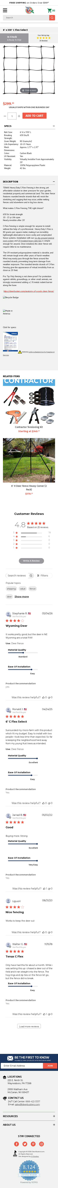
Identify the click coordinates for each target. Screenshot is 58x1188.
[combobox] (29, 17)
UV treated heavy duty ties (30, 240)
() (53, 10)
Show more (22, 596)
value (22, 588)
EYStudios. (35, 1156)
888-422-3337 (33, 1101)
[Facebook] (16, 1144)
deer (9, 596)
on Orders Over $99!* (29, 3)
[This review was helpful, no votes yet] (43, 697)
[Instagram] (41, 1144)
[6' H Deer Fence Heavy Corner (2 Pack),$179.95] (29, 460)
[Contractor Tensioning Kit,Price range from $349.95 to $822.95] (29, 401)
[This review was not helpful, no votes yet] (49, 697)
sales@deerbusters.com (27, 1104)
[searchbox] (17, 575)
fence (33, 588)
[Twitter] (24, 1144)
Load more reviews (29, 1026)
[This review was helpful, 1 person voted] (44, 888)
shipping (11, 588)
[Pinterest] (33, 1144)
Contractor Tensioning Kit (29, 427)
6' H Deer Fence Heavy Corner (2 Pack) (29, 487)
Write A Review (31, 560)
